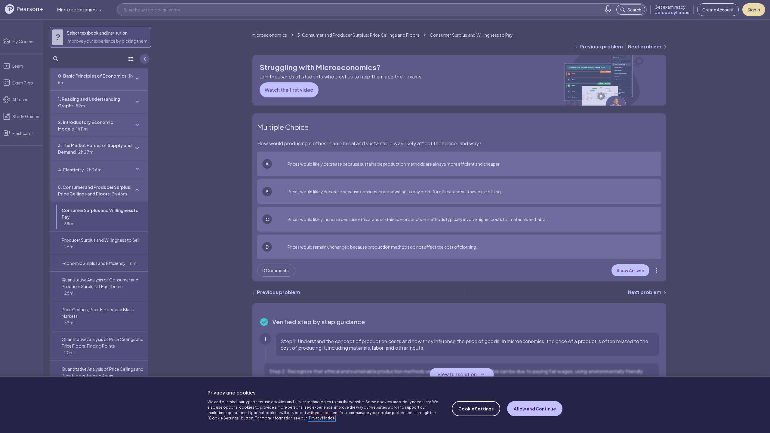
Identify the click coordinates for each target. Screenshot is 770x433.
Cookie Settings (476, 408)
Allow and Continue (535, 408)
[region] (385, 404)
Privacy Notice (322, 418)
